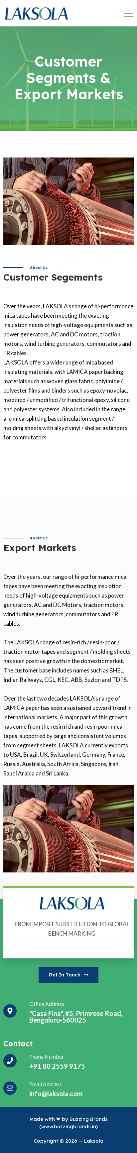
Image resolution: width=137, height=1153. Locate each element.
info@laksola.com (56, 1093)
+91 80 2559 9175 (57, 1066)
